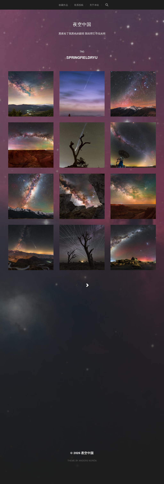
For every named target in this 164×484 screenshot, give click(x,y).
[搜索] (106, 4)
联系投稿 (78, 4)
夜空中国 (82, 24)
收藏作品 (63, 4)
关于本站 (94, 4)
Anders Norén (88, 460)
